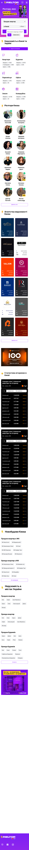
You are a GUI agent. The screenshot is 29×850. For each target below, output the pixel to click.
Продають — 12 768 (7, 96)
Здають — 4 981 (6, 66)
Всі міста (14, 662)
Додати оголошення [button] (15, 48)
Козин (8, 650)
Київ (3, 599)
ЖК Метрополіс (18, 554)
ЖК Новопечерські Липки (7, 546)
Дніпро (24, 603)
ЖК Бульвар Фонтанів (7, 554)
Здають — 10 (6, 98)
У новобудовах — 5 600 (8, 64)
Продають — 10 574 (20, 62)
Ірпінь (20, 636)
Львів (9, 603)
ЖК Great (18, 546)
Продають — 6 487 (20, 80)
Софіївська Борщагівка (7, 654)
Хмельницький (16, 603)
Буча (3, 639)
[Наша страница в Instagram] (13, 844)
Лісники (14, 650)
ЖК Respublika (15, 572)
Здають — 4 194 (20, 64)
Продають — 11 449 (20, 96)
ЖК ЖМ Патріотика (6, 550)
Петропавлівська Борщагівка (8, 658)
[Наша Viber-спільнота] (2, 844)
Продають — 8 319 (7, 62)
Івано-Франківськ (16, 599)
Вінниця (3, 607)
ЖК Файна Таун (5, 576)
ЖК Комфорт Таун (18, 550)
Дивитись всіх (14, 204)
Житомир (4, 625)
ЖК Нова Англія (5, 542)
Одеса (3, 603)
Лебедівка (20, 658)
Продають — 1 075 (7, 80)
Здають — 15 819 (20, 98)
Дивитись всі (14, 340)
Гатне (20, 650)
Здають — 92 (6, 82)
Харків (8, 599)
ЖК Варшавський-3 (16, 542)
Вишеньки (17, 654)
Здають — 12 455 (20, 82)
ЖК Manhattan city (20, 564)
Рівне (14, 639)
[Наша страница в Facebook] (7, 844)
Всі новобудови (14, 580)
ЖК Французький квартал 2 (8, 568)
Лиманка (20, 639)
